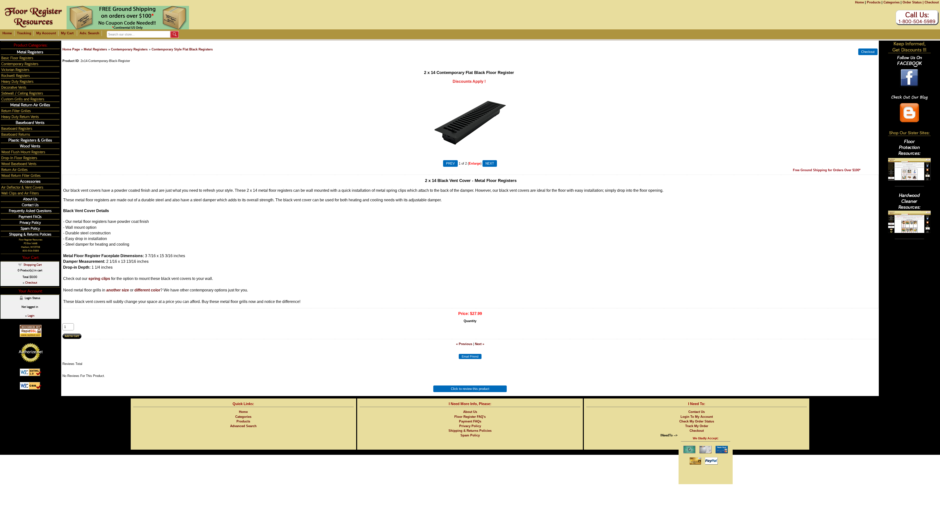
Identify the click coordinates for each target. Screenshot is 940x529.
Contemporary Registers (129, 49)
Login (31, 315)
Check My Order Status (696, 421)
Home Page (71, 49)
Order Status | (913, 2)
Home (859, 2)
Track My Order (696, 426)
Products (874, 2)
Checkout (932, 2)
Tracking (24, 33)
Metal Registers (95, 49)
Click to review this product (470, 389)
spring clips (99, 279)
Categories (891, 2)
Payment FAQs (30, 216)
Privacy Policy (30, 222)
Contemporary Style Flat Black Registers (182, 49)
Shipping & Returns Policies (30, 234)
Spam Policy (30, 228)
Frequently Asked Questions (30, 210)
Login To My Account (697, 417)
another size (117, 290)
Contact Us (30, 204)
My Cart (67, 33)
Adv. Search (89, 33)
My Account (46, 33)
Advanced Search (243, 426)
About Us (30, 199)
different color (147, 290)
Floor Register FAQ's (470, 417)
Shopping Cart (33, 264)
